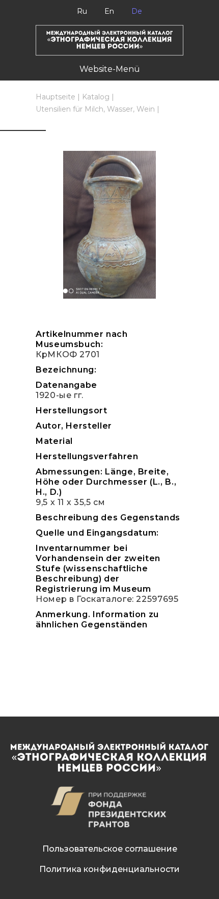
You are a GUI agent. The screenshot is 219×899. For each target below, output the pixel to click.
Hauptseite (55, 96)
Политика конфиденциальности (109, 869)
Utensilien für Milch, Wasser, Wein (95, 109)
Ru (82, 11)
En (109, 11)
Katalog (96, 96)
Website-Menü (109, 69)
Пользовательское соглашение (109, 849)
